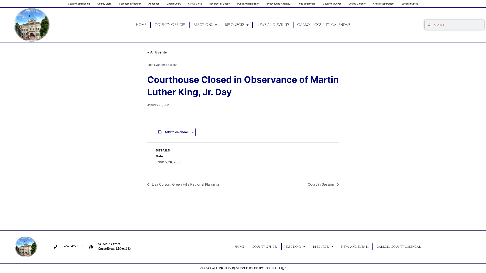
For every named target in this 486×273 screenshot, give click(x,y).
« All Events (157, 52)
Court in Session (321, 184)
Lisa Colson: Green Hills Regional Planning (185, 184)
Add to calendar (176, 132)
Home (141, 24)
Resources (235, 24)
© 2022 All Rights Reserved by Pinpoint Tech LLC (243, 268)
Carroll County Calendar (323, 24)
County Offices (170, 24)
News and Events (272, 24)
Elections (203, 24)
